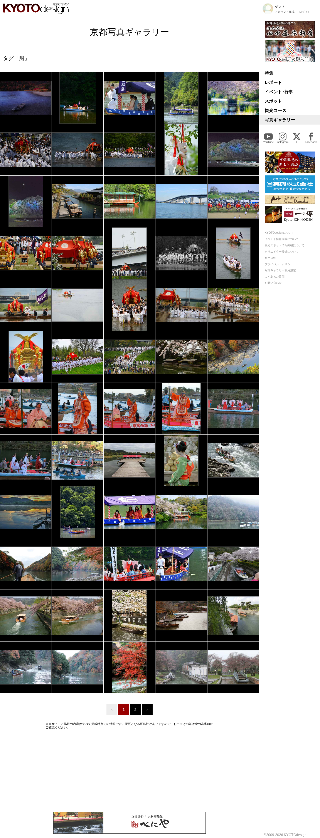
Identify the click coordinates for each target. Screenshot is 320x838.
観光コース (275, 110)
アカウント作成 (285, 11)
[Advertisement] (129, 770)
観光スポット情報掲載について (284, 245)
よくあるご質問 (275, 276)
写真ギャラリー (280, 119)
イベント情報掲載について (282, 239)
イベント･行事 (279, 91)
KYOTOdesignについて (279, 232)
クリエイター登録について (282, 251)
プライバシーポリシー (279, 264)
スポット (273, 101)
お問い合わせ (273, 283)
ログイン (304, 11)
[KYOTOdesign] (36, 12)
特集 (269, 73)
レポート (273, 82)
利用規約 (270, 258)
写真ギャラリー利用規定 (280, 270)
